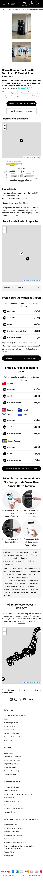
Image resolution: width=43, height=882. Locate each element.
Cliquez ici (6, 690)
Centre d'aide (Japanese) (13, 757)
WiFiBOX (10, 876)
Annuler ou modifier (10, 726)
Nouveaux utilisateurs (11, 733)
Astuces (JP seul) (10, 812)
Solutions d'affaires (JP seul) (13, 737)
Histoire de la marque (11, 801)
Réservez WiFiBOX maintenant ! (21, 104)
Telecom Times (9, 852)
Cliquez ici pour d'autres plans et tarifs (21, 358)
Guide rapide (8, 753)
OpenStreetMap (36, 157)
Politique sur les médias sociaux (15, 842)
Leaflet (27, 157)
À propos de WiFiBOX (11, 787)
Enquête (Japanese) (11, 764)
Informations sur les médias (13, 808)
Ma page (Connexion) (11, 771)
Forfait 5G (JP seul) (10, 791)
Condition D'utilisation (11, 832)
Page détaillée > (11, 516)
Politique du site (9, 839)
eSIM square (8, 855)
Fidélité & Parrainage (11, 730)
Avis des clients (9, 798)
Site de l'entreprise (10, 825)
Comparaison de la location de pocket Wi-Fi (19, 794)
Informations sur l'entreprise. (13, 828)
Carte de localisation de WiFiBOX (15, 715)
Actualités (7, 805)
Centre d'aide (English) (12, 760)
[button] (21, 140)
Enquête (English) (10, 767)
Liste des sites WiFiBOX (16, 10)
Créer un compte (10, 774)
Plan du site (8, 740)
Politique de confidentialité (13, 835)
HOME (3, 10)
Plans (6, 719)
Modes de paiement (11, 723)
